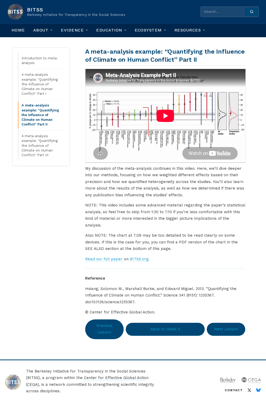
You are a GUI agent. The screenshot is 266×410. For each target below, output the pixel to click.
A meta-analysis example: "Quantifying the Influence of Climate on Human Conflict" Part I (40, 84)
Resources (187, 30)
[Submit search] (251, 12)
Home (18, 30)
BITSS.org (139, 259)
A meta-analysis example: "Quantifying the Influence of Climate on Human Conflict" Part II (40, 114)
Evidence (72, 30)
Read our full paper (104, 259)
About (40, 30)
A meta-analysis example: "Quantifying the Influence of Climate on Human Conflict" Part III (40, 145)
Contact (234, 390)
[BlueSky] (258, 390)
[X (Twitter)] (249, 390)
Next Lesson (226, 329)
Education (109, 30)
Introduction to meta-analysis (40, 60)
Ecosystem (148, 30)
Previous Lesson (104, 329)
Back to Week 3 (165, 329)
